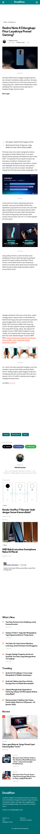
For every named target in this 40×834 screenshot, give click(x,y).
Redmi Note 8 (16, 434)
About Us (23, 818)
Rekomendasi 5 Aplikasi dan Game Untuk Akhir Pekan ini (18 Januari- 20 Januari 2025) (20, 702)
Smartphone (12, 22)
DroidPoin (19, 1)
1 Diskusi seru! (20, 42)
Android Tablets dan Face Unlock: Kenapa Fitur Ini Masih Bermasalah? (20, 682)
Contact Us (5, 818)
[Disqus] (20, 585)
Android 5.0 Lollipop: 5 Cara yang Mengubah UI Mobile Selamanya (19, 674)
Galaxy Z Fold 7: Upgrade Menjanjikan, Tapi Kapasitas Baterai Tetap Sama (21, 634)
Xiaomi (25, 434)
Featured (15, 755)
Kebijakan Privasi (7, 822)
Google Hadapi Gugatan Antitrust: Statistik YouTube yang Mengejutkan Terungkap (21, 656)
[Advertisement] (20, 11)
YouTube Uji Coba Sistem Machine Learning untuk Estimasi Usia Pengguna (21, 644)
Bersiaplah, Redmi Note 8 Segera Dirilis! (19, 142)
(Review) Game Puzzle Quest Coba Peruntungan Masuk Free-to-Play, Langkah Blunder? (24, 776)
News (5, 22)
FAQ (3, 820)
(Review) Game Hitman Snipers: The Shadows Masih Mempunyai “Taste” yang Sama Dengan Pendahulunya (24, 761)
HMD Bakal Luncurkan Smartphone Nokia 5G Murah (19, 550)
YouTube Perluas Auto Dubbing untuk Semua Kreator (21, 623)
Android (6, 434)
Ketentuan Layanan (26, 820)
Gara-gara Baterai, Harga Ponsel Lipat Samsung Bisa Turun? (18, 745)
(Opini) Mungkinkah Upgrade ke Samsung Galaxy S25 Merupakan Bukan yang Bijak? (21, 691)
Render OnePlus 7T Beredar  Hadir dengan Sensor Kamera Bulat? (18, 511)
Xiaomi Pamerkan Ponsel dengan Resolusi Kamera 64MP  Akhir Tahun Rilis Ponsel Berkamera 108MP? (19, 340)
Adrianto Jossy (13, 40)
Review (4, 741)
